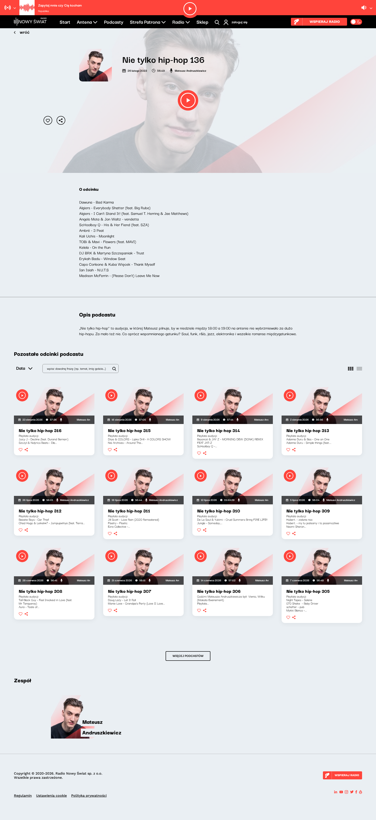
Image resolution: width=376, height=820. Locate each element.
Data (20, 367)
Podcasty (113, 21)
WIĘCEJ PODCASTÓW (188, 655)
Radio (178, 21)
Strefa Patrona (145, 21)
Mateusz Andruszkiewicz (190, 70)
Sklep (202, 21)
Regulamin (23, 795)
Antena (84, 21)
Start (65, 21)
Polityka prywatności (89, 795)
